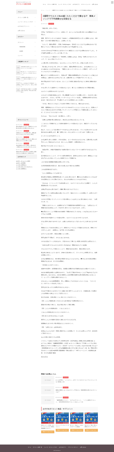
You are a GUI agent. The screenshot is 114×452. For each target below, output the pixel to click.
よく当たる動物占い (21, 168)
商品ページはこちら (48, 431)
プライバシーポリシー (73, 447)
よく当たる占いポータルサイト (24, 166)
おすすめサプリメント (23, 26)
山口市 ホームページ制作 (23, 161)
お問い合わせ (95, 4)
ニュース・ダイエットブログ (64, 4)
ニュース (51, 23)
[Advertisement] (69, 367)
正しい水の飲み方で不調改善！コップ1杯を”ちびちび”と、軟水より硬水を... (29, 85)
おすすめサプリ (76, 4)
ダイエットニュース (85, 4)
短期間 (21, 51)
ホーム (44, 4)
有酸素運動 (22, 46)
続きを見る (44, 356)
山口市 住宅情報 (20, 163)
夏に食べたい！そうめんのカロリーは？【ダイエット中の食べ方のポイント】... (29, 73)
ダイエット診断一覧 (51, 4)
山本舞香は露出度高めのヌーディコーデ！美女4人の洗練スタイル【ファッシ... (29, 79)
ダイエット (21, 42)
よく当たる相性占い (21, 165)
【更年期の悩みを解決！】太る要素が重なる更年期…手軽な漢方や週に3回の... (29, 90)
